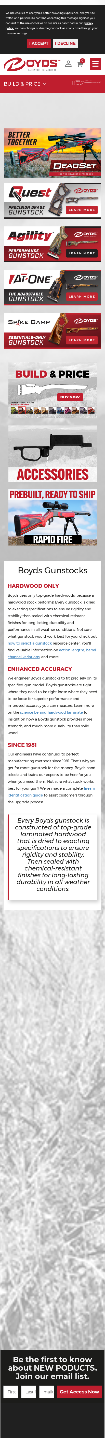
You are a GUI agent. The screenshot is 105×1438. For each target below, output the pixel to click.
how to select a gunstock (30, 643)
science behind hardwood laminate (51, 712)
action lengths (71, 650)
